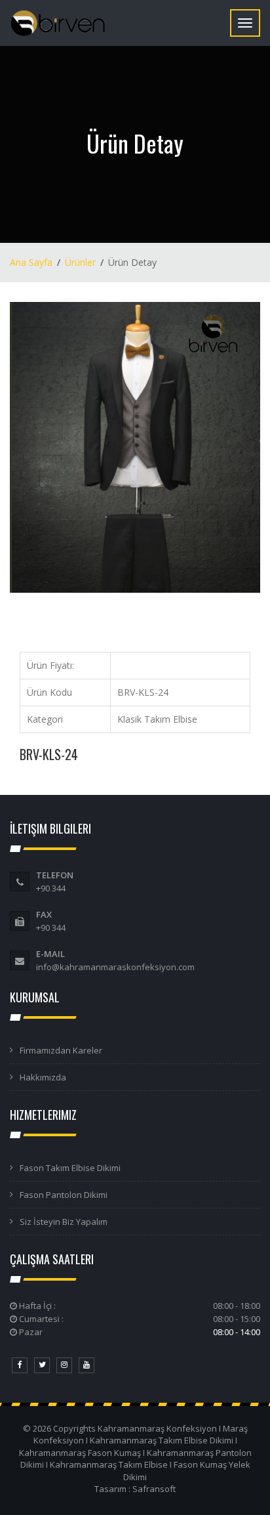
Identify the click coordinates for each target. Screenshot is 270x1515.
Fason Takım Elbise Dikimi (70, 1168)
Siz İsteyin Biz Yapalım (63, 1221)
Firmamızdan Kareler (61, 1050)
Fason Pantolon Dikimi (63, 1195)
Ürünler (80, 262)
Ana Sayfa (31, 262)
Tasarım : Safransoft (135, 1489)
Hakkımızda (43, 1077)
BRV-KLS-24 (49, 754)
